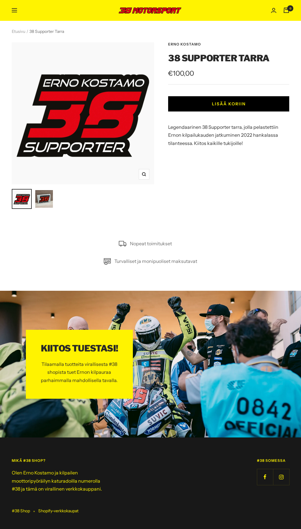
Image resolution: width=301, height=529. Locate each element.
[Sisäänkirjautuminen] (273, 10)
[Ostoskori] (286, 10)
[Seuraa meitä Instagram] (281, 477)
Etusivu (18, 31)
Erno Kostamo (184, 44)
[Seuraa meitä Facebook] (265, 477)
